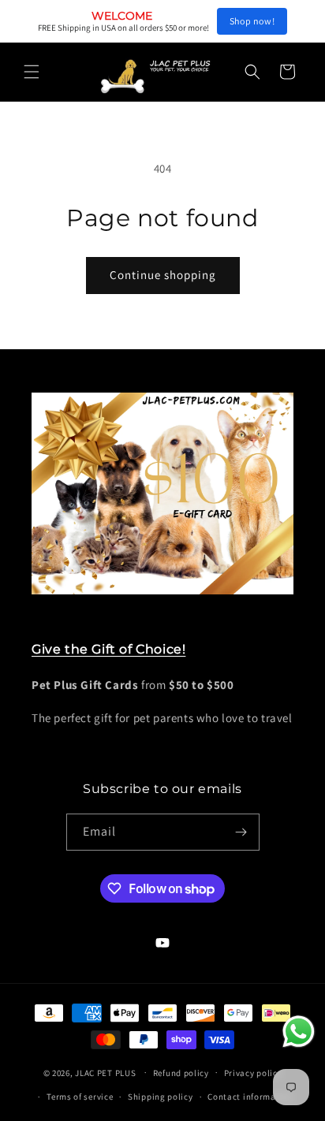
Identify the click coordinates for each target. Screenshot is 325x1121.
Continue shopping (163, 274)
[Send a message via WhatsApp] (298, 1031)
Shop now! (252, 21)
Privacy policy (253, 1072)
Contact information (250, 1096)
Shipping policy (160, 1096)
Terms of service (80, 1096)
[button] (31, 71)
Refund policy (181, 1072)
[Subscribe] (241, 832)
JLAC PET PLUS (105, 1072)
